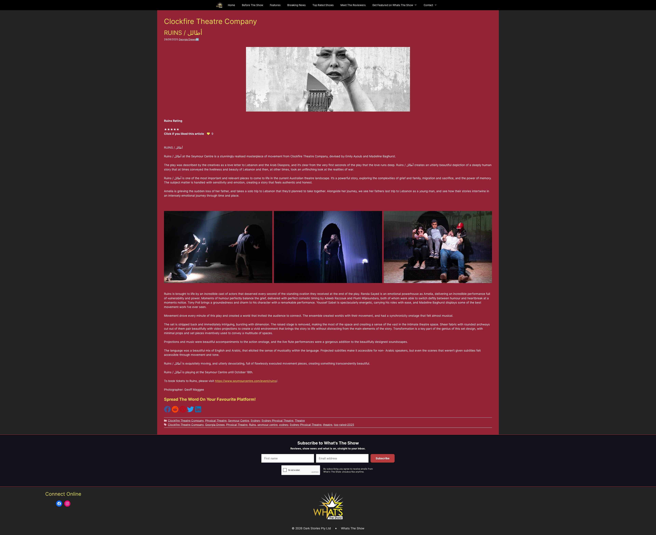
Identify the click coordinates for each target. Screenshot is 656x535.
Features (275, 5)
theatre (327, 424)
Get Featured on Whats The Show (392, 5)
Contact (428, 5)
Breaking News (296, 5)
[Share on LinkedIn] (198, 411)
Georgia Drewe (215, 424)
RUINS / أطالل (184, 32)
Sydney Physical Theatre (277, 420)
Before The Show (252, 5)
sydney (283, 424)
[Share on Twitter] (190, 411)
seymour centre (267, 424)
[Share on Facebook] (167, 411)
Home (231, 5)
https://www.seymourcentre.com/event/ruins (245, 381)
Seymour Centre (238, 420)
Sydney (255, 420)
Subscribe (383, 458)
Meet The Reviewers (353, 5)
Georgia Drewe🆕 (189, 39)
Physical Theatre (216, 420)
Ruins (252, 424)
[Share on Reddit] (175, 411)
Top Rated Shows (323, 5)
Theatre (300, 420)
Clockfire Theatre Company (186, 420)
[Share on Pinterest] (182, 411)
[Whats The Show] (219, 5)
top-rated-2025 (344, 424)
